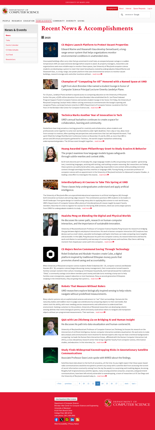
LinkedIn (72, 419)
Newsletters (10, 59)
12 (93, 383)
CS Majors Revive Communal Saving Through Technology (95, 249)
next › (127, 383)
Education (28, 21)
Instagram (67, 419)
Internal (128, 8)
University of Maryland (78, 2)
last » (134, 383)
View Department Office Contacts (66, 399)
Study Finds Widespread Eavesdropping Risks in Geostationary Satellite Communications (104, 351)
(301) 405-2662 (69, 415)
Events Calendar (12, 45)
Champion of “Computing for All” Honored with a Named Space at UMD (104, 81)
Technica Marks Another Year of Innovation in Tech (92, 115)
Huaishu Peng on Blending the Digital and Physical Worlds (96, 215)
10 (84, 383)
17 (116, 383)
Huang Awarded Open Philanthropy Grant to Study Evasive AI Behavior (103, 148)
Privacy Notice (73, 423)
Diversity (71, 21)
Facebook (56, 419)
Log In (150, 8)
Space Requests (139, 8)
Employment (112, 8)
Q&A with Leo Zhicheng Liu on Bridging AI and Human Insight (98, 319)
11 (88, 383)
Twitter (61, 419)
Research (17, 21)
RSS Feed (77, 419)
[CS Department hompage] (127, 402)
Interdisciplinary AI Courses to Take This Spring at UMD (94, 182)
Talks (8, 40)
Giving (81, 21)
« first (59, 383)
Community (58, 21)
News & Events (43, 21)
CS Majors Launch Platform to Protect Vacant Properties (94, 44)
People (6, 21)
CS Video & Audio (12, 50)
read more (96, 74)
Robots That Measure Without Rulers (83, 286)
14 (102, 383)
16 (112, 383)
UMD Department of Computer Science (20, 11)
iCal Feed (9, 54)
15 (107, 383)
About (121, 8)
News (8, 35)
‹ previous (68, 383)
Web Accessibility (60, 423)
